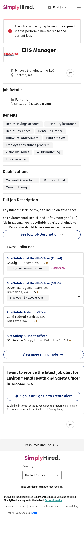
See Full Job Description (39, 234)
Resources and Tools (39, 445)
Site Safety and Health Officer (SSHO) (34, 283)
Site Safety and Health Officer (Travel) (34, 258)
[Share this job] (70, 73)
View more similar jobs (41, 354)
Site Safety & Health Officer (27, 312)
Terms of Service (53, 500)
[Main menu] (78, 7)
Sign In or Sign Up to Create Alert (46, 396)
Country (27, 466)
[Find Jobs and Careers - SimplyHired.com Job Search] (18, 7)
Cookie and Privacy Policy (49, 409)
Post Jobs (59, 7)
